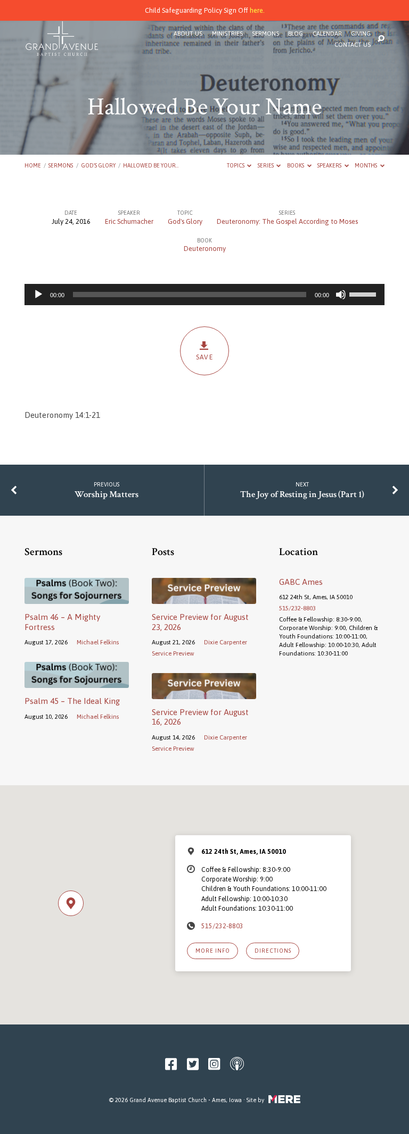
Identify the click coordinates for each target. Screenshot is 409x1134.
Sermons (265, 33)
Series (266, 165)
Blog (295, 33)
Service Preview (173, 653)
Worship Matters (106, 494)
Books (296, 165)
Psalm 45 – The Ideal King (72, 700)
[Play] (38, 294)
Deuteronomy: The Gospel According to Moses (287, 221)
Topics (236, 165)
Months (366, 165)
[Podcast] (237, 1064)
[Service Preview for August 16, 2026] (204, 693)
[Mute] (341, 294)
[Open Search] (381, 39)
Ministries (227, 33)
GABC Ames (301, 581)
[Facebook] (171, 1064)
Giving (361, 33)
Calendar (327, 33)
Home (32, 165)
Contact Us (352, 44)
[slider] (364, 293)
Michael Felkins (98, 642)
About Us (188, 33)
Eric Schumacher (129, 221)
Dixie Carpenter (225, 642)
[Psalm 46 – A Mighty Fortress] (76, 598)
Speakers (329, 165)
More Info (212, 950)
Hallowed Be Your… (150, 165)
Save (204, 357)
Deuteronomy (205, 249)
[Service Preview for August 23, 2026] (204, 598)
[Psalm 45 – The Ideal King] (76, 682)
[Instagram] (214, 1064)
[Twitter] (193, 1064)
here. (257, 10)
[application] (204, 294)
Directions (273, 950)
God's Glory (98, 165)
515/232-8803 (297, 607)
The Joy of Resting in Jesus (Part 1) (302, 494)
